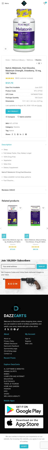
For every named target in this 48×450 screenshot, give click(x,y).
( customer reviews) (24, 78)
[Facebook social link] (12, 134)
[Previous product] (37, 63)
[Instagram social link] (11, 329)
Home (8, 60)
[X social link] (14, 134)
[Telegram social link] (26, 134)
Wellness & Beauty (18, 60)
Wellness (30, 60)
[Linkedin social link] (20, 134)
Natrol (11, 130)
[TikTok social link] (17, 329)
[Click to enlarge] (5, 49)
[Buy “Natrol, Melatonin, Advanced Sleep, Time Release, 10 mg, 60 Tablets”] (27, 236)
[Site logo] (24, 3)
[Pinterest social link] (17, 134)
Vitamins (38, 60)
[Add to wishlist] (20, 208)
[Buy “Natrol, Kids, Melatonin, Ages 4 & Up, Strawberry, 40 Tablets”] (4, 236)
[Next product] (41, 63)
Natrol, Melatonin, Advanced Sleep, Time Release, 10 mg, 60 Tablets (35, 241)
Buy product (13, 111)
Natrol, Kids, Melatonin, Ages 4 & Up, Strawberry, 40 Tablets (12, 241)
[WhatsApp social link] (23, 134)
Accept (24, 446)
